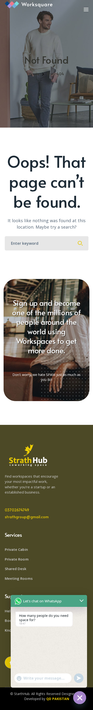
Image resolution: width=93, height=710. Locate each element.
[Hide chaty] (79, 697)
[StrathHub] (28, 4)
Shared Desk (15, 568)
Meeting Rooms (19, 578)
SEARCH (80, 243)
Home (34, 73)
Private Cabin (16, 549)
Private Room (17, 559)
